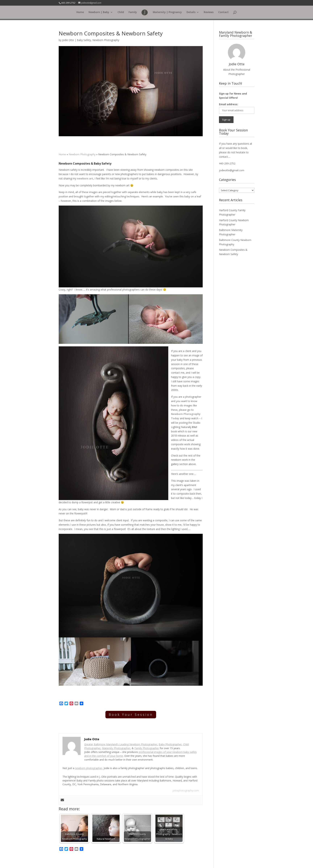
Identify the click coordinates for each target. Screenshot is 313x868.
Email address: (228, 104)
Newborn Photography (105, 40)
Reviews (209, 12)
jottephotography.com (185, 790)
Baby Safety (84, 40)
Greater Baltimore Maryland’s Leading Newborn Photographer (120, 744)
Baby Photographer (170, 744)
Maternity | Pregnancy (167, 12)
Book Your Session (131, 714)
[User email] (62, 800)
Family (133, 12)
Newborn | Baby (99, 12)
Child (121, 12)
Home (80, 12)
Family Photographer (146, 748)
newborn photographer (88, 768)
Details (191, 12)
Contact (223, 12)
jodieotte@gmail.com (231, 170)
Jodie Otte (68, 40)
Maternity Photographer (116, 748)
